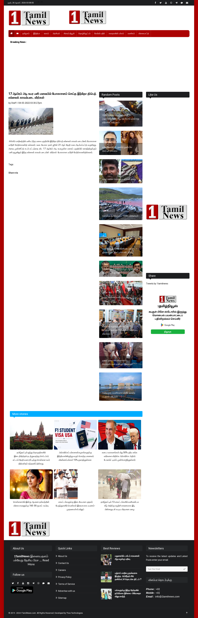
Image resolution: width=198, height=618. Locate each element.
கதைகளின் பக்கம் (116, 33)
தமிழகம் (25, 33)
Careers (62, 570)
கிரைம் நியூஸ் (69, 33)
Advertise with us (66, 591)
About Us (62, 556)
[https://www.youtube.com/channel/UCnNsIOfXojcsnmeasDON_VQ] (127, 17)
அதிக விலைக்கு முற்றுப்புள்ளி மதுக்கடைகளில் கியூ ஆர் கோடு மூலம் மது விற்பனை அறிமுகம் (120, 119)
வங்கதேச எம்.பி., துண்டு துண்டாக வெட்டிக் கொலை (117, 149)
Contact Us (63, 563)
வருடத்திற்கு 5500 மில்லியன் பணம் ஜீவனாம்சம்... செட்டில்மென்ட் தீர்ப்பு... (118, 250)
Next (194, 318)
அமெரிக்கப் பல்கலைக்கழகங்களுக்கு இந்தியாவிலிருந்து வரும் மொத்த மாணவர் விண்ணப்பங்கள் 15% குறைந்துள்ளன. (75, 456)
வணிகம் (131, 33)
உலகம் (46, 33)
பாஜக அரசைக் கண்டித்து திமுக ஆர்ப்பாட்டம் (116, 299)
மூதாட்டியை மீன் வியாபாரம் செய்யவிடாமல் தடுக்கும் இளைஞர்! (117, 362)
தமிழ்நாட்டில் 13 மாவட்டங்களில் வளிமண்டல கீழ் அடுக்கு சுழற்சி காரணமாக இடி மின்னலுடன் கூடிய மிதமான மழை (120, 506)
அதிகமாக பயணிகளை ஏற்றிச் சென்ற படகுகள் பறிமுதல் (118, 395)
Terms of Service (66, 584)
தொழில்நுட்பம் (84, 33)
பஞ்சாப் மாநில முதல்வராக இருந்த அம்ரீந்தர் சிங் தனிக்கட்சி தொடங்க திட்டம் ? (128, 576)
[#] (167, 212)
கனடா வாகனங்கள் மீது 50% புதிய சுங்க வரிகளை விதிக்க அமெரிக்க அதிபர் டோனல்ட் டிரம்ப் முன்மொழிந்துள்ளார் (119, 456)
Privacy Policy (64, 577)
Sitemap (62, 598)
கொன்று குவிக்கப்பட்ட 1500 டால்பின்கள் (120, 216)
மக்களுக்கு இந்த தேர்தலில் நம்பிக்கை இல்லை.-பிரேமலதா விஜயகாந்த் (128, 593)
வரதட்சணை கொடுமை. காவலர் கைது (119, 179)
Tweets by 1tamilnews (157, 283)
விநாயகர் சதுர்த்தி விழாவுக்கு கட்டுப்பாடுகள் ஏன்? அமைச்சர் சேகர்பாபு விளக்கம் (120, 330)
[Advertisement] (99, 67)
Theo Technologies (74, 613)
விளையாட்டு (144, 33)
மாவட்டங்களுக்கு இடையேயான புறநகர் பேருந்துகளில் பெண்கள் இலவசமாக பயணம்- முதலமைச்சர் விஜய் (75, 506)
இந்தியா (36, 33)
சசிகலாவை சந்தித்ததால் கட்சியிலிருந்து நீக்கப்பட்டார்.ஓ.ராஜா (120, 271)
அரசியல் (56, 33)
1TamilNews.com (28, 613)
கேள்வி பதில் (99, 33)
